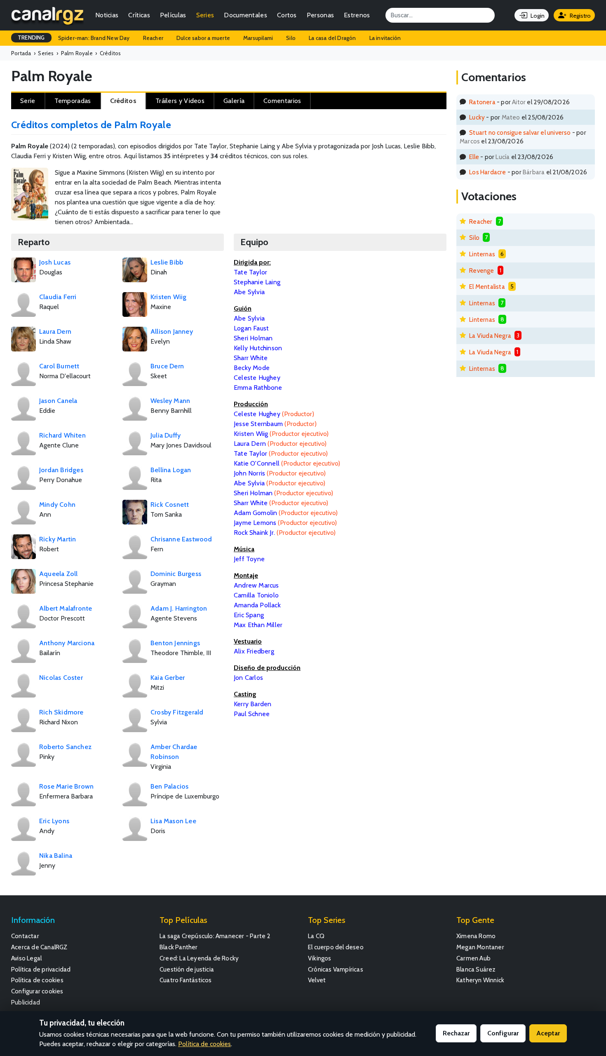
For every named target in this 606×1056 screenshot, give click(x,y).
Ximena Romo (476, 936)
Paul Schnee (252, 714)
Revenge (481, 270)
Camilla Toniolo (256, 595)
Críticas (139, 15)
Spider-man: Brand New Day (94, 38)
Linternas (482, 254)
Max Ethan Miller (258, 625)
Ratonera (482, 102)
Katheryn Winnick (480, 980)
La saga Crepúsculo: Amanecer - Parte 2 (215, 936)
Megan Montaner (480, 947)
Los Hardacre (487, 172)
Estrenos (357, 15)
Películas (173, 15)
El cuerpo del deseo (336, 947)
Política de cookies (37, 980)
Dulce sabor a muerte (203, 38)
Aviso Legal (26, 958)
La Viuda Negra (490, 336)
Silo (291, 38)
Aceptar (548, 1033)
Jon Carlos (248, 677)
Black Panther (179, 947)
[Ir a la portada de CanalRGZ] (47, 15)
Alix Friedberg (254, 651)
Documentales (245, 15)
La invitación (385, 38)
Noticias (106, 15)
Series (205, 15)
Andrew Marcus (256, 585)
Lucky (477, 117)
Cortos (287, 15)
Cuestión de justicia (187, 969)
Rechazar (456, 1033)
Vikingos (319, 958)
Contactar (25, 936)
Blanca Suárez (476, 969)
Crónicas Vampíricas (335, 969)
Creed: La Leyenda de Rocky (199, 958)
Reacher (153, 38)
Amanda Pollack (257, 605)
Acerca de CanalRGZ (39, 947)
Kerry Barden (252, 704)
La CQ (316, 936)
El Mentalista (487, 286)
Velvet (317, 980)
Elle (474, 157)
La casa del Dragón (332, 38)
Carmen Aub (473, 958)
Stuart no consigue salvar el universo (520, 132)
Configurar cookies (37, 991)
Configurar (503, 1033)
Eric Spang (249, 615)
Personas (320, 15)
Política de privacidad (40, 969)
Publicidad (25, 1002)
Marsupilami (258, 38)
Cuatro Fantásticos (186, 980)
